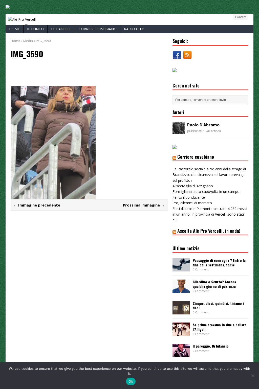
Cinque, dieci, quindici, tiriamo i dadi (218, 305)
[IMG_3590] (53, 195)
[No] (252, 375)
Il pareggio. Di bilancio (211, 346)
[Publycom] (8, 6)
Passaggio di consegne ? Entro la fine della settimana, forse (219, 262)
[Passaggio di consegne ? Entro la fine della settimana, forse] (181, 268)
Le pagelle (61, 29)
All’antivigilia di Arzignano (192, 186)
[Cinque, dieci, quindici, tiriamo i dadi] (181, 311)
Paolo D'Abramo (203, 125)
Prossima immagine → (144, 205)
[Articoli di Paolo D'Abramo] (178, 131)
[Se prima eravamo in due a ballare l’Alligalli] (181, 332)
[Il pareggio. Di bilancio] (181, 354)
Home (14, 29)
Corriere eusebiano (98, 29)
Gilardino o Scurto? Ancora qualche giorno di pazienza (214, 284)
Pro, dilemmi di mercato (192, 202)
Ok (130, 381)
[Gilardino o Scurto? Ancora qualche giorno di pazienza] (181, 289)
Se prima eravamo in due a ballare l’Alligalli (219, 327)
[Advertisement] (70, 71)
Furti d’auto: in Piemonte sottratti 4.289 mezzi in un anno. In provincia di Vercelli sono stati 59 (209, 214)
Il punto (35, 29)
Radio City (134, 29)
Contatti (240, 17)
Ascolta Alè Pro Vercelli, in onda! (208, 230)
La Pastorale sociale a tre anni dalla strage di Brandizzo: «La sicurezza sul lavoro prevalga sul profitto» (209, 175)
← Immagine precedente (36, 205)
